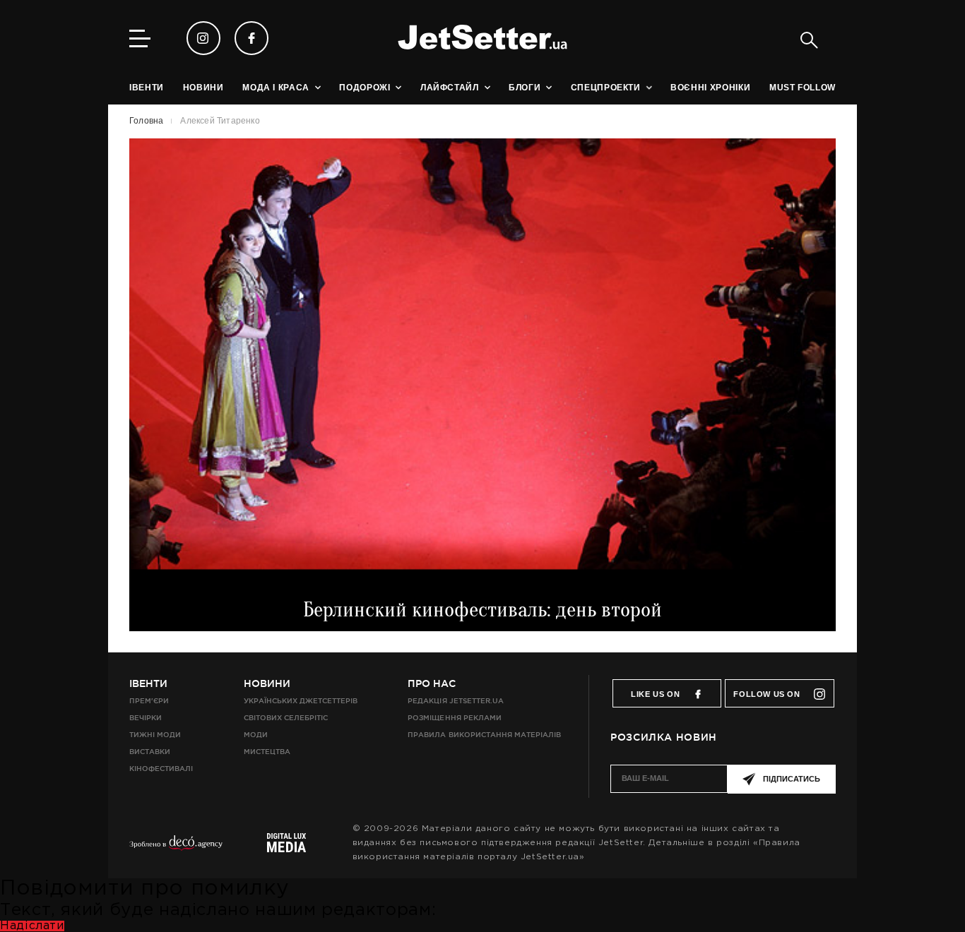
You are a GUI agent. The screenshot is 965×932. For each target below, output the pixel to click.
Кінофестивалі (161, 768)
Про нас (432, 683)
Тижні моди (155, 735)
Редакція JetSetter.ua (455, 701)
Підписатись (791, 779)
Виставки (149, 751)
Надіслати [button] (32, 926)
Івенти (148, 683)
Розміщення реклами (454, 718)
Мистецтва (267, 751)
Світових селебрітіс (286, 718)
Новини (267, 683)
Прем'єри (149, 701)
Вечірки (145, 718)
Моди (256, 735)
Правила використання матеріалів (484, 735)
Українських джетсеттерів (300, 701)
